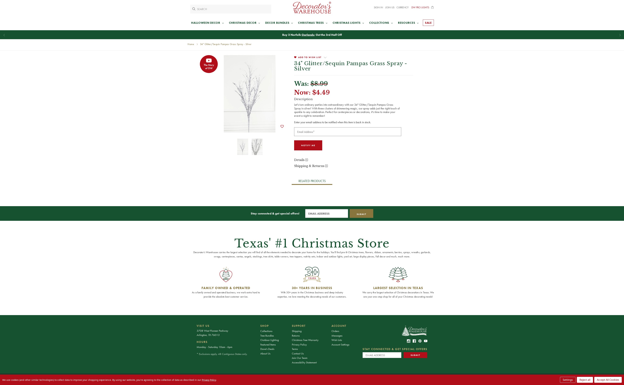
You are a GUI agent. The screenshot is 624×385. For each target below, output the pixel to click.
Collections (266, 331)
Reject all (584, 380)
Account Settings (340, 344)
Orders (335, 331)
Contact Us (298, 353)
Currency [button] (402, 7)
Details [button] (299, 160)
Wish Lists (337, 340)
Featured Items (268, 344)
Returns (296, 335)
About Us (265, 353)
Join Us (389, 7)
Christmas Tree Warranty (305, 340)
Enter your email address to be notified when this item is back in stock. (332, 122)
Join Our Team (299, 358)
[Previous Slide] (4, 35)
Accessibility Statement (304, 362)
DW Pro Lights (420, 7)
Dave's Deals (267, 349)
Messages (337, 335)
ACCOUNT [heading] (339, 326)
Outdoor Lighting (269, 340)
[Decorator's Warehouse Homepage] (414, 330)
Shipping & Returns (309, 166)
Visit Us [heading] (203, 326)
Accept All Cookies (608, 380)
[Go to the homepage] (312, 7)
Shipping (297, 331)
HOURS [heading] (202, 342)
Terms (295, 349)
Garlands (308, 35)
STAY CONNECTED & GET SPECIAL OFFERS (395, 349)
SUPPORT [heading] (299, 326)
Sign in (378, 7)
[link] (408, 341)
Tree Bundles (267, 335)
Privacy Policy (299, 344)
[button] (432, 7)
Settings (568, 380)
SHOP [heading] (264, 326)
